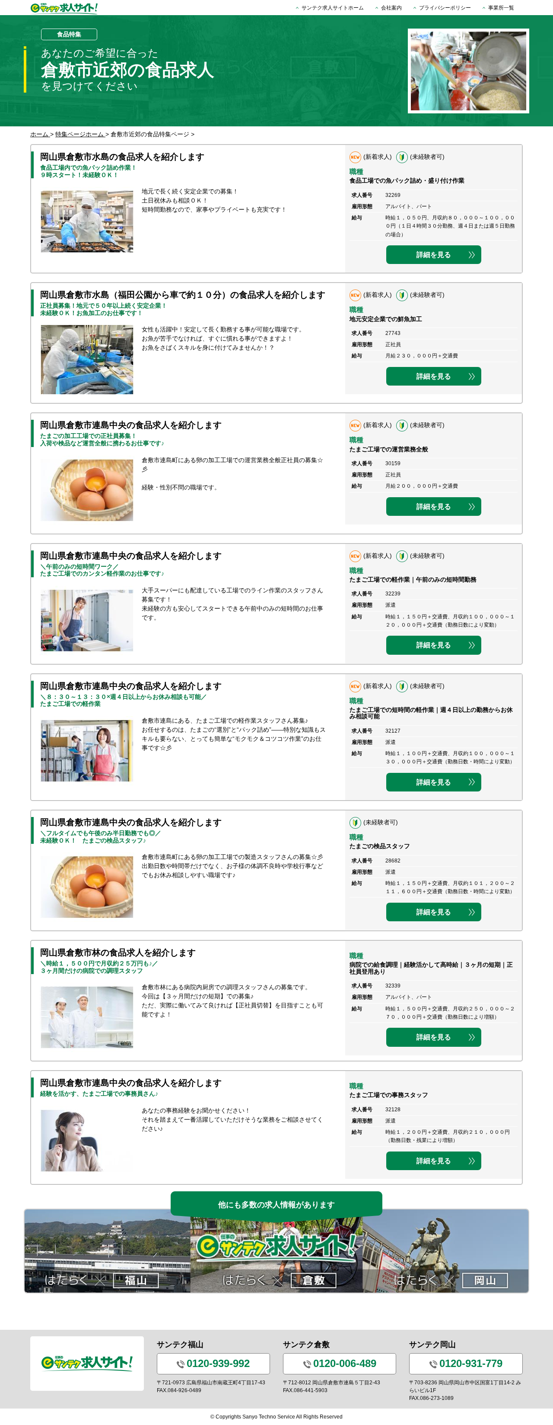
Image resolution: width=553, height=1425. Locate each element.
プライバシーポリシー (445, 8)
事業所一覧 (501, 8)
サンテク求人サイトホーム (333, 8)
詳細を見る (433, 254)
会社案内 (391, 8)
